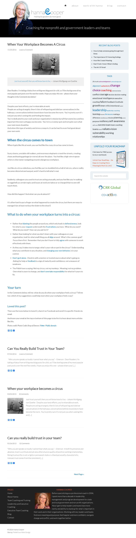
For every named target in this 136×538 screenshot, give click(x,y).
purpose (96, 121)
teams (95, 129)
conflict (96, 94)
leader (121, 106)
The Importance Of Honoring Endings (107, 57)
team (108, 124)
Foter (42, 325)
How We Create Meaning (102, 60)
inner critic (105, 105)
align (52, 237)
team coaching (116, 125)
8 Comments (24, 394)
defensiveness (71, 223)
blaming (26, 223)
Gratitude (119, 102)
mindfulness (104, 118)
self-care (95, 125)
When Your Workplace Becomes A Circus (36, 44)
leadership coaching (113, 110)
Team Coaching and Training (18, 500)
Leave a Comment (26, 50)
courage (104, 94)
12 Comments (24, 443)
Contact (10, 517)
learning (96, 114)
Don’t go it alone (19, 258)
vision (113, 128)
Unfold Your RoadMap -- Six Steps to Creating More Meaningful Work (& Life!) (103, 163)
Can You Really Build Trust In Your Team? (35, 348)
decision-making (120, 95)
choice (96, 90)
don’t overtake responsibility (52, 271)
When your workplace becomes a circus (35, 388)
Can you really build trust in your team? (34, 438)
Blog (9, 514)
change (115, 85)
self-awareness (117, 121)
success (101, 124)
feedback (32, 261)
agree (62, 240)
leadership (99, 110)
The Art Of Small (99, 67)
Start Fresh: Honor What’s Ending (105, 64)
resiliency (104, 121)
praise (124, 118)
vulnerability (99, 132)
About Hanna (12, 497)
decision (111, 95)
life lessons (109, 114)
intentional (114, 106)
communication (116, 91)
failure (103, 101)
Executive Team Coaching (17, 510)
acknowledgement (105, 81)
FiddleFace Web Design (21, 532)
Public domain (51, 325)
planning (118, 117)
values (106, 128)
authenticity (105, 86)
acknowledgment (116, 81)
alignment (97, 86)
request (29, 227)
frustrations (51, 227)
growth (96, 105)
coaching (106, 90)
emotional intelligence (103, 98)
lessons (102, 114)
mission (110, 118)
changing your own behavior (58, 250)
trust (100, 129)
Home (9, 493)
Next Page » (79, 474)
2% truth (95, 81)
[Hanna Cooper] (24, 13)
